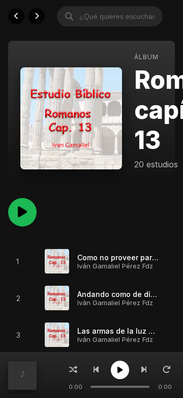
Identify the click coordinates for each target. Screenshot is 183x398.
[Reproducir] (120, 370)
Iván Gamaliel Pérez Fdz (115, 266)
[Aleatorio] (73, 370)
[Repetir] (167, 370)
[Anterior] (96, 370)
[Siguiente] (143, 370)
